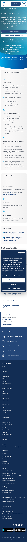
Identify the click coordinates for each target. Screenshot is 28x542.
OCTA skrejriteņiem (6, 369)
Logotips (4, 468)
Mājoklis (4, 379)
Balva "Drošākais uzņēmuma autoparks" (11, 476)
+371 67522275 (7, 319)
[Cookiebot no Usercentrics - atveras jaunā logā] (19, 252)
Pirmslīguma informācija (8, 501)
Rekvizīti (4, 466)
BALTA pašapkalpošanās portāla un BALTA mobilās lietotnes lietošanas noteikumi (13, 498)
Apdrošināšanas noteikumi (8, 490)
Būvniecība (4, 439)
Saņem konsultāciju (14, 31)
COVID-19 (4, 432)
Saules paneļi (5, 398)
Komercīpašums (6, 422)
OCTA (3, 366)
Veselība (4, 420)
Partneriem (5, 509)
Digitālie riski (5, 391)
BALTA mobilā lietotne (7, 518)
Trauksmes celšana (6, 506)
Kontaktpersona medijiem (8, 478)
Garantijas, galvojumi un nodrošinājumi (11, 447)
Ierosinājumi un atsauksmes (8, 480)
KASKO (4, 374)
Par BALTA (4, 454)
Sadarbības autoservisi (7, 511)
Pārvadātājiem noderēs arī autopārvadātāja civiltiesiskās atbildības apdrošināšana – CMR (14, 233)
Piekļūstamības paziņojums (8, 504)
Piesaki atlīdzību (15, 4)
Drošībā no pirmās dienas (8, 386)
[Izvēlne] (24, 4)
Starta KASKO (5, 376)
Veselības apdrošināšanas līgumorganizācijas (12, 513)
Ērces (3, 396)
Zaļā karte (4, 371)
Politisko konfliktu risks (7, 425)
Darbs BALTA (5, 461)
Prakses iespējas (6, 463)
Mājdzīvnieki (5, 393)
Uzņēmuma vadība (6, 456)
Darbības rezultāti (6, 458)
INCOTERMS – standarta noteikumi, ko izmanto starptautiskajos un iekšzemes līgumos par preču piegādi (13, 238)
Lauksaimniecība (6, 442)
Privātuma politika (6, 492)
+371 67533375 (7, 324)
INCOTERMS (8, 53)
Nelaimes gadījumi (6, 383)
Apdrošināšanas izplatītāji (8, 471)
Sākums (5, 8)
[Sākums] (3, 4)
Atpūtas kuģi (5, 401)
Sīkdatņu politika (6, 495)
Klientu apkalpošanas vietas (8, 483)
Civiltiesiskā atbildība (7, 388)
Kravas (10, 8)
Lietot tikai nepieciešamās (13, 288)
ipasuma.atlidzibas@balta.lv (9, 194)
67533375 (9, 191)
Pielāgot (13, 284)
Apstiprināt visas (13, 280)
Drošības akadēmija (6, 516)
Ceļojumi (4, 381)
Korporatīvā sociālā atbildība (9, 473)
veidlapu (10, 192)
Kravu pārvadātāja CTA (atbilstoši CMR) (14, 35)
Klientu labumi (5, 521)
